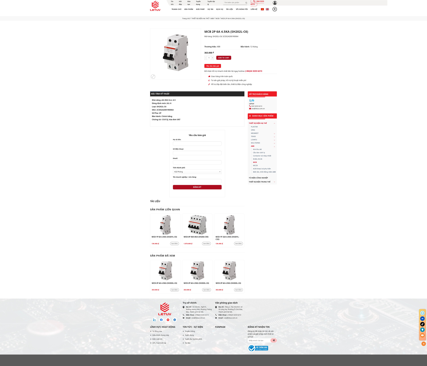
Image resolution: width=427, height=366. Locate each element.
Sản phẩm (188, 9)
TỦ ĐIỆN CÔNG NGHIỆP (258, 178)
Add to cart (223, 58)
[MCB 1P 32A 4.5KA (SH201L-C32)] (229, 224)
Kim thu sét (257, 149)
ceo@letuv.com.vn (258, 108)
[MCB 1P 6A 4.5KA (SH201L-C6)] (165, 224)
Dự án (210, 9)
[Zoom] (153, 76)
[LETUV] (155, 6)
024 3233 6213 (256, 106)
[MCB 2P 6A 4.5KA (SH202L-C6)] (165, 271)
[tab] (159, 93)
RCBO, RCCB (257, 159)
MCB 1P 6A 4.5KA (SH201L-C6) (164, 237)
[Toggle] (274, 123)
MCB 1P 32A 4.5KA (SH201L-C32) (227, 238)
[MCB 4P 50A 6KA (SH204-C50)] (197, 224)
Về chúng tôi (242, 9)
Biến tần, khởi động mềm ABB (264, 172)
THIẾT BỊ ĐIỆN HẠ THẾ (200, 18)
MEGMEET (255, 133)
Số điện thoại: (178, 149)
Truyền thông (190, 331)
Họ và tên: (177, 139)
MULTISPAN (255, 143)
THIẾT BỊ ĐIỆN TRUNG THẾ (259, 182)
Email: (175, 158)
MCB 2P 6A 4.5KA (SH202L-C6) (164, 283)
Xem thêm (174, 243)
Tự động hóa (157, 331)
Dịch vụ (219, 9)
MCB (217, 18)
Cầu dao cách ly (259, 152)
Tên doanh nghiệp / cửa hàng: (184, 177)
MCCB (255, 165)
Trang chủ (176, 9)
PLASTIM (254, 127)
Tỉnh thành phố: (179, 168)
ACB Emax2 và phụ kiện (262, 169)
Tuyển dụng (189, 335)
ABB (212, 18)
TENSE (253, 136)
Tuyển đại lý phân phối (193, 339)
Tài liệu (229, 9)
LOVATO (254, 140)
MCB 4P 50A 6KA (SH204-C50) (196, 237)
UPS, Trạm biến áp (159, 343)
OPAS (253, 130)
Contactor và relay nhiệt (262, 156)
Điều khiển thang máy (160, 335)
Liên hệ (254, 9)
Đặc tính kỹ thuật (160, 94)
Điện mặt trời (157, 339)
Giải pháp (200, 9)
